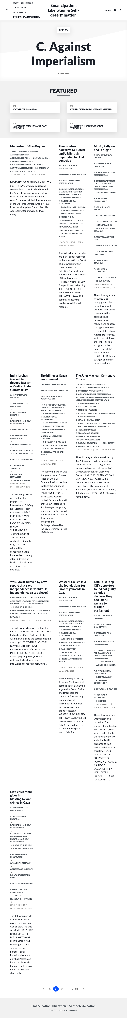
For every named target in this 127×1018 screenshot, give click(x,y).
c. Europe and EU (66, 217)
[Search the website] (115, 10)
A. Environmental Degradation (67, 202)
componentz (73, 1010)
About (15, 3)
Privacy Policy (19, 12)
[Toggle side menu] (6, 10)
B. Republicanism (40, 158)
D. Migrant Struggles (23, 453)
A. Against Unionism (19, 155)
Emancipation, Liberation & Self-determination (63, 10)
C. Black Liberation (67, 649)
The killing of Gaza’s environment (54, 377)
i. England (101, 701)
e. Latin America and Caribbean (103, 253)
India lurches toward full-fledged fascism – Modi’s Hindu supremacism (20, 383)
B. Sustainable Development (100, 199)
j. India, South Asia (21, 480)
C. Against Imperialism (20, 161)
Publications (27, 3)
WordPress (53, 1010)
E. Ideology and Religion (70, 220)
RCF (14, 106)
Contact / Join (19, 8)
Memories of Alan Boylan (27, 146)
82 (76, 988)
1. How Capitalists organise (18, 396)
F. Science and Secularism (71, 230)
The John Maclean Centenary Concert (95, 377)
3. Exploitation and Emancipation (68, 167)
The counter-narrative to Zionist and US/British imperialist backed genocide (72, 153)
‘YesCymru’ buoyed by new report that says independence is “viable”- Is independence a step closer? (29, 587)
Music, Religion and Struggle (104, 148)
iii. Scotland (27, 171)
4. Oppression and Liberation (72, 174)
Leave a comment (67, 242)
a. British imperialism (20, 158)
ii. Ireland (14, 171)
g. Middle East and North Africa (70, 234)
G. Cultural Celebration (21, 168)
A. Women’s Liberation (86, 413)
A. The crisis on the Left (72, 639)
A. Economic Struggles (21, 430)
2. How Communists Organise (24, 151)
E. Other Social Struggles (71, 224)
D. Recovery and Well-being (104, 238)
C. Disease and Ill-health (70, 214)
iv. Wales (14, 617)
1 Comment (15, 175)
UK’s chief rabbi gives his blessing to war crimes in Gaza (21, 797)
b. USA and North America (73, 207)
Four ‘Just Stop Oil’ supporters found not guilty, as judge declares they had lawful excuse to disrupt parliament (105, 596)
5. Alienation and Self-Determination (69, 181)
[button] (120, 10)
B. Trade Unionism (86, 416)
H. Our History (42, 168)
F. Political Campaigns (69, 227)
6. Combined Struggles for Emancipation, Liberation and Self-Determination (71, 191)
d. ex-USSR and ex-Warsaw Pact (92, 426)
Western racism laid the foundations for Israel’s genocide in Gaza (72, 587)
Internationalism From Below (26, 17)
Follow (108, 10)
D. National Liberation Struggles (25, 165)
